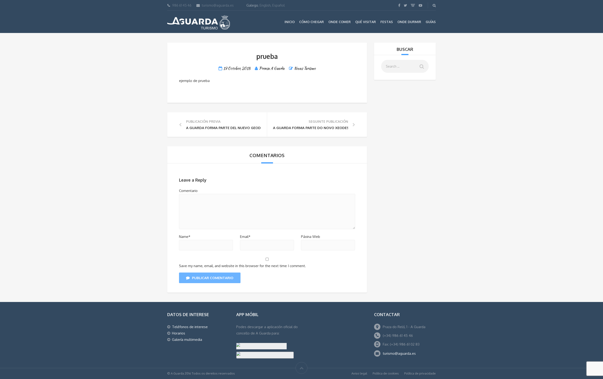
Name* (184, 236)
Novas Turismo (305, 68)
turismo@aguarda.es (218, 5)
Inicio (290, 22)
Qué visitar (365, 22)
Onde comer (339, 22)
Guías (431, 22)
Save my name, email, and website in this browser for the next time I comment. (242, 266)
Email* (245, 236)
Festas (386, 22)
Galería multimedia (187, 339)
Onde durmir (409, 22)
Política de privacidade (420, 373)
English (265, 5)
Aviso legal (359, 373)
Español (278, 5)
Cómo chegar (311, 22)
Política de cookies (386, 373)
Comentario (188, 190)
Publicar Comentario (212, 278)
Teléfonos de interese (190, 327)
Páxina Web (310, 236)
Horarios (178, 333)
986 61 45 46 (181, 5)
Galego (252, 5)
